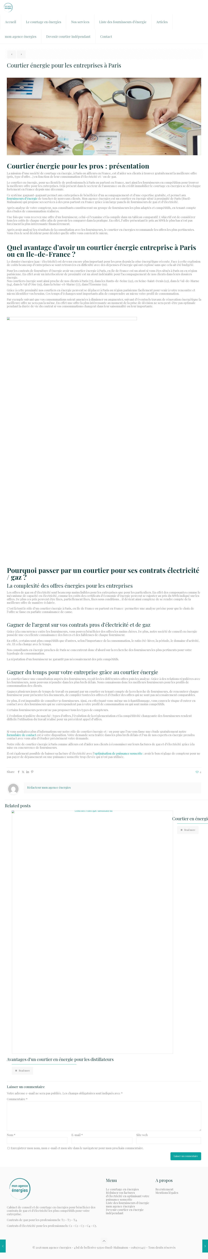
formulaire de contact (21, 735)
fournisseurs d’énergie (22, 198)
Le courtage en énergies (122, 1189)
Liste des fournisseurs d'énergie (127, 1203)
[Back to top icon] (104, 1240)
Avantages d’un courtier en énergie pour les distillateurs (60, 1059)
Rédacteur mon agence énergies (49, 787)
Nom (11, 1135)
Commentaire (17, 1099)
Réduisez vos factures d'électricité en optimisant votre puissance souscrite (127, 1196)
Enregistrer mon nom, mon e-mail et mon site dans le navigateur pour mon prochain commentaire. (77, 1148)
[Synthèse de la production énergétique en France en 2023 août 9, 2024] (205, 1246)
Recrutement (164, 1189)
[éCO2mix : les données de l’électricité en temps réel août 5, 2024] (3, 1246)
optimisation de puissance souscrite (119, 753)
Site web (142, 1135)
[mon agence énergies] (8, 7)
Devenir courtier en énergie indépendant (125, 1211)
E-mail (77, 1135)
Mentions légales (167, 1193)
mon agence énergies (120, 1206)
